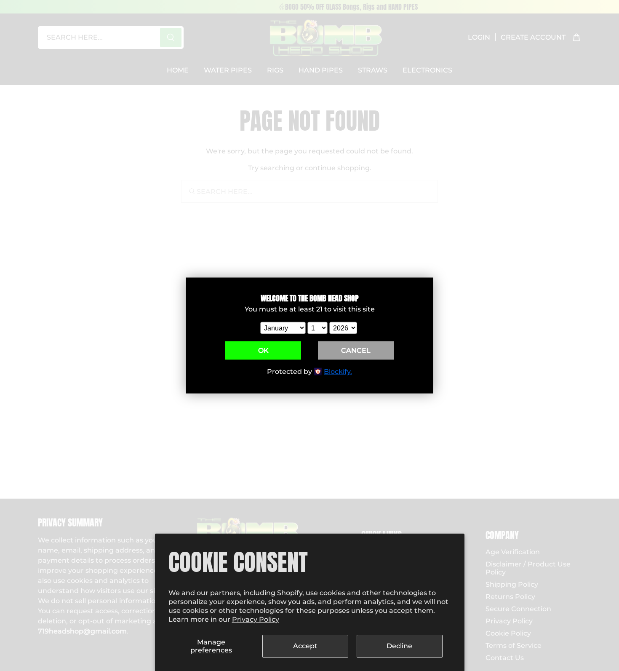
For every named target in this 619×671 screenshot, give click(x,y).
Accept (305, 646)
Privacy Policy (255, 619)
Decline (399, 646)
